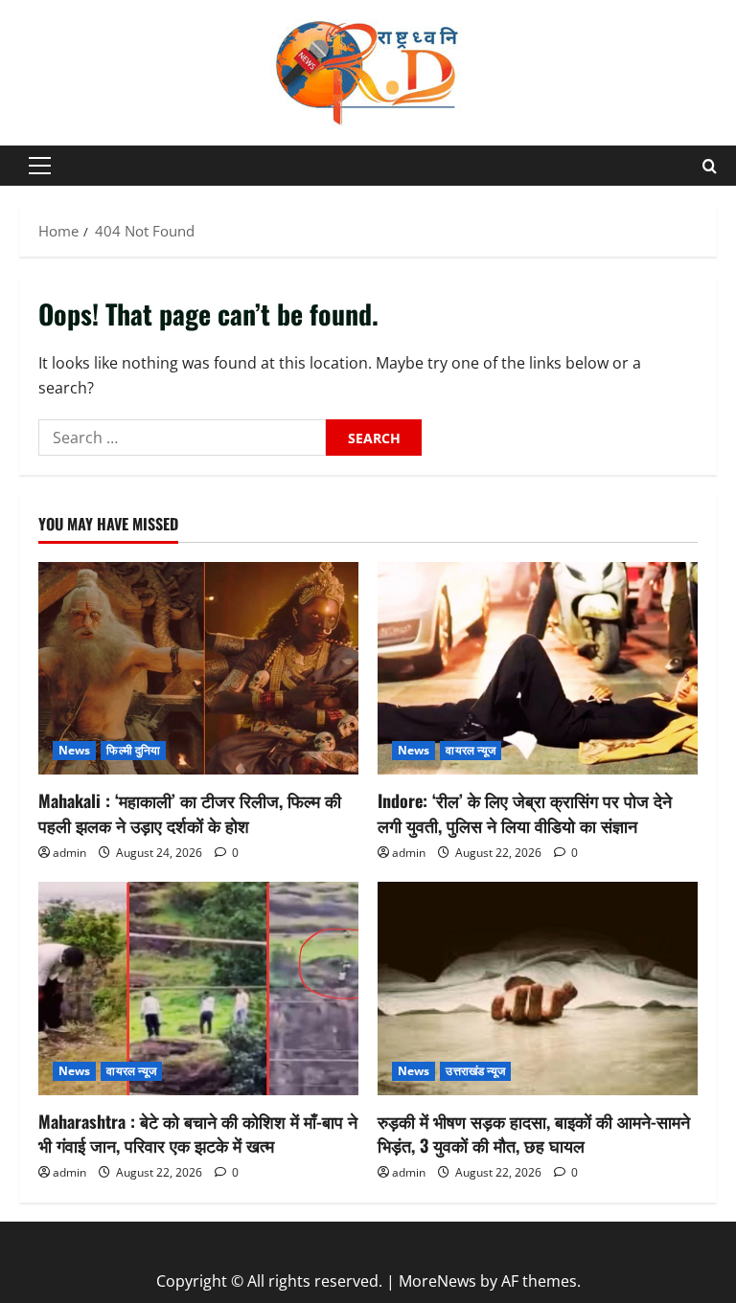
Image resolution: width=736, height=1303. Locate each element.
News (74, 750)
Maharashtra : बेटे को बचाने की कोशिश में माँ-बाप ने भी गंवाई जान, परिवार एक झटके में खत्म (197, 1133)
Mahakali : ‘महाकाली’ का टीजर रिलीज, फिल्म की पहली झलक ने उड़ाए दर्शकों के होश (189, 812)
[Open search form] (709, 166)
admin (69, 852)
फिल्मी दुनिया (133, 750)
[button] (39, 166)
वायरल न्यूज (470, 750)
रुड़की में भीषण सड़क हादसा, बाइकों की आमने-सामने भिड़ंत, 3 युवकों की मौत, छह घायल (534, 1133)
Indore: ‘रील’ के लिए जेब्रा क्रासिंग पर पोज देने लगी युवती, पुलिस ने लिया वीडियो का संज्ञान (525, 812)
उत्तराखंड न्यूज (475, 1071)
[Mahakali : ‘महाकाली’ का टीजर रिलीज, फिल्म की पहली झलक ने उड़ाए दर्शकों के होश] (198, 668)
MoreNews (437, 1281)
